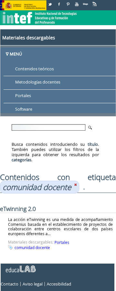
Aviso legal (33, 284)
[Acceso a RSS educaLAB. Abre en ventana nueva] (95, 2)
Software (23, 109)
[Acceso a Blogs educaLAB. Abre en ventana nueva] (86, 2)
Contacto (9, 284)
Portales (23, 96)
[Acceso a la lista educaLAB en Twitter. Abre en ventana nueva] (50, 2)
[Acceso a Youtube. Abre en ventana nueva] (77, 2)
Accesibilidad (59, 284)
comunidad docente (32, 247)
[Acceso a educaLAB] (20, 266)
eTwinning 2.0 (18, 209)
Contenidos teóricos (34, 69)
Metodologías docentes (37, 82)
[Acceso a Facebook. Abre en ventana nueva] (59, 2)
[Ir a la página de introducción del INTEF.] (39, 12)
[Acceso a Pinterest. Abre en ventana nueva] (68, 2)
